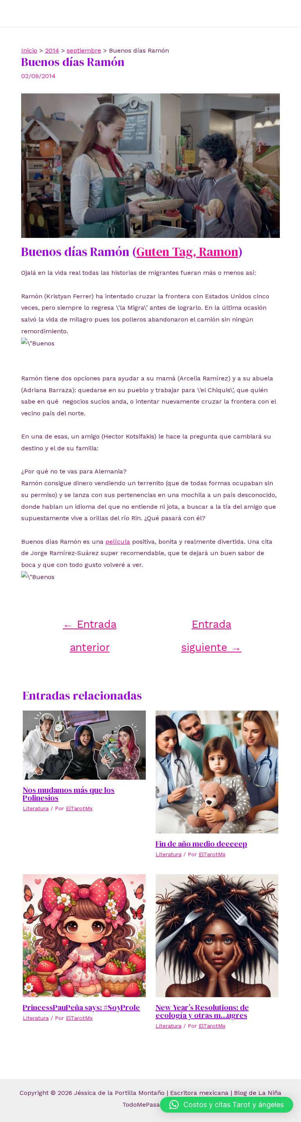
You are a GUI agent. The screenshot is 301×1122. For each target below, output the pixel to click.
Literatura (36, 808)
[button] (226, 1105)
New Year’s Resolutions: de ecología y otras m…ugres (202, 1011)
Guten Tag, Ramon (187, 251)
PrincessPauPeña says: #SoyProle (81, 1007)
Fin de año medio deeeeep (201, 843)
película (117, 541)
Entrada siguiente (211, 627)
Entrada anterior (89, 627)
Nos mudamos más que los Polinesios (68, 793)
